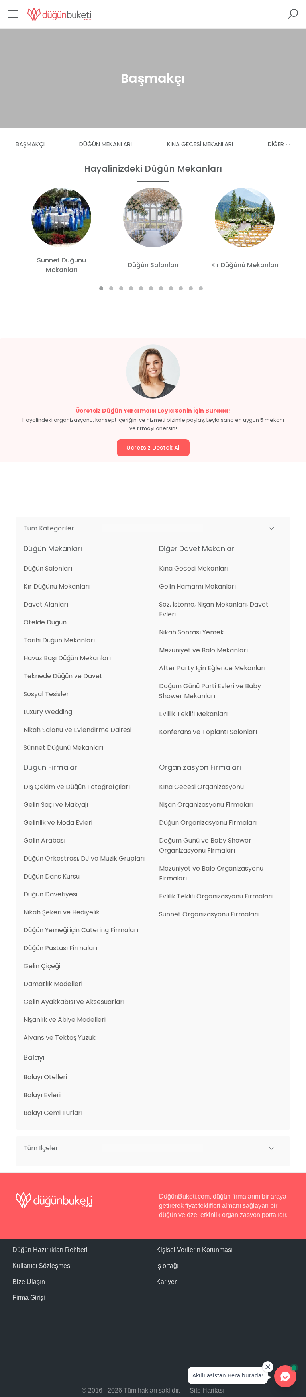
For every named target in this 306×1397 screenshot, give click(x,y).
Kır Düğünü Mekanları (57, 586)
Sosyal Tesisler (46, 693)
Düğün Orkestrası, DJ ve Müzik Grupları (84, 858)
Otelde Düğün (45, 622)
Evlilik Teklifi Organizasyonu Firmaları (216, 896)
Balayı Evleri (42, 1095)
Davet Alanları (46, 604)
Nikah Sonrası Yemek (191, 632)
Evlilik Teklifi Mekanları (193, 713)
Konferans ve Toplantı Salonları (208, 731)
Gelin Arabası (44, 840)
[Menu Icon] (13, 16)
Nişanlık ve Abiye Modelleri (65, 1019)
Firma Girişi (28, 1297)
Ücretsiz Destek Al (153, 448)
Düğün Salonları (48, 568)
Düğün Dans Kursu (52, 876)
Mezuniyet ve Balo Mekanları (203, 650)
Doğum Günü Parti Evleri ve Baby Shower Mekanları (210, 690)
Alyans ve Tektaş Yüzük (60, 1037)
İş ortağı (167, 1265)
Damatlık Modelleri (53, 983)
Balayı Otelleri (45, 1077)
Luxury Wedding (48, 711)
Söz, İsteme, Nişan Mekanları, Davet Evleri (214, 609)
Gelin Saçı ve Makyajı (56, 804)
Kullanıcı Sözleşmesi (42, 1265)
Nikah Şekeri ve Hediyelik (62, 912)
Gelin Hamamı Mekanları (197, 586)
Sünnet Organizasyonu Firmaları (209, 914)
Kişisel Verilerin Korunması (194, 1249)
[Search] (292, 16)
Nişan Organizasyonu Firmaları (206, 804)
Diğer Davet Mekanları (197, 549)
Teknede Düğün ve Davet (63, 676)
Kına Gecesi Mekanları (200, 144)
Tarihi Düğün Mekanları (59, 640)
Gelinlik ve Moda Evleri (58, 822)
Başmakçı (30, 144)
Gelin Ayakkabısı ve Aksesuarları (74, 1001)
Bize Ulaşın (28, 1281)
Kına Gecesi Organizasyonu (201, 786)
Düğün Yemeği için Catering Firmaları (81, 930)
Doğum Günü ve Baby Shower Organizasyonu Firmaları (205, 845)
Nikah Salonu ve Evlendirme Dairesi (77, 729)
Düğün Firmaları (51, 767)
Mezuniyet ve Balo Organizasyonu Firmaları (211, 873)
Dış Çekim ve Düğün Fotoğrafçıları (77, 786)
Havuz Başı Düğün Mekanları (67, 658)
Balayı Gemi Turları (53, 1112)
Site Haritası (207, 1390)
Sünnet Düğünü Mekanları (63, 747)
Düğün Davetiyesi (50, 894)
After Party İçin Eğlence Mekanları (212, 668)
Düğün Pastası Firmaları (60, 948)
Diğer (277, 144)
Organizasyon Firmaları (200, 767)
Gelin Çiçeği (42, 965)
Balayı (34, 1057)
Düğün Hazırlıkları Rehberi (50, 1249)
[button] (153, 528)
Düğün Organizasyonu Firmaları (208, 822)
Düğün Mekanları (105, 144)
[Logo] (59, 14)
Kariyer (166, 1281)
